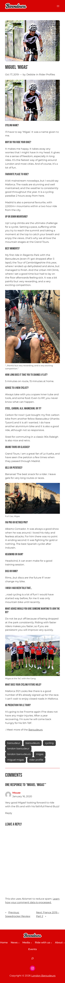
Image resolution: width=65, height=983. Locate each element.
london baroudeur (18, 748)
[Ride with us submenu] (51, 943)
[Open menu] (58, 6)
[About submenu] (64, 943)
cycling (49, 743)
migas (39, 754)
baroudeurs (33, 743)
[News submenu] (19, 943)
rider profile (36, 759)
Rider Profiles (47, 74)
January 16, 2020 (22, 796)
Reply (8, 813)
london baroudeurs (19, 754)
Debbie (30, 74)
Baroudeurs (35, 729)
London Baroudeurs (43, 975)
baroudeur (13, 743)
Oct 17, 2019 (12, 74)
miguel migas (15, 759)
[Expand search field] (32, 958)
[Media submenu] (31, 943)
